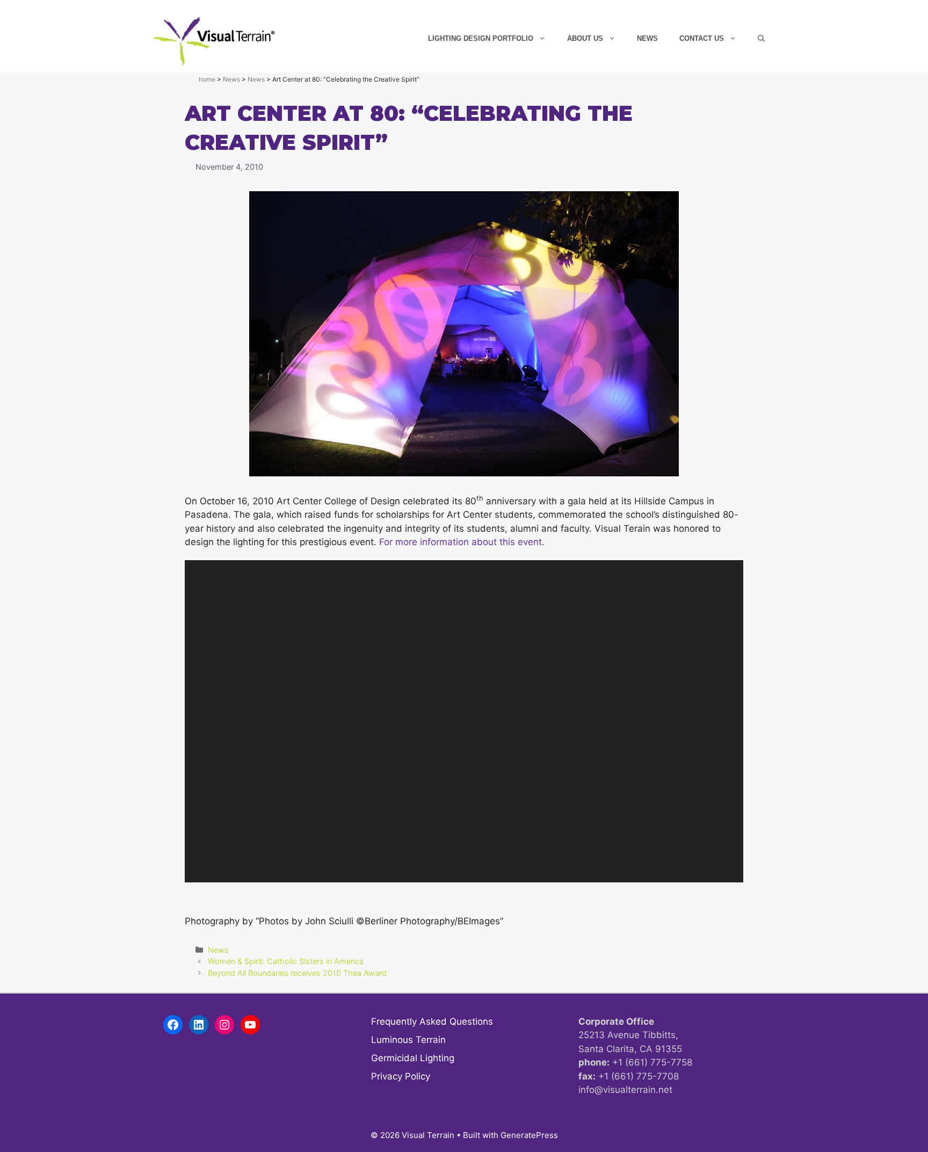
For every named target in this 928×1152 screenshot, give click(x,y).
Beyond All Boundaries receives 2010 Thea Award (297, 972)
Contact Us (701, 38)
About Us (585, 38)
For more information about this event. (462, 542)
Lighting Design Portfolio (480, 38)
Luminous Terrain (408, 1039)
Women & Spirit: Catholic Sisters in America (286, 961)
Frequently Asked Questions (432, 1021)
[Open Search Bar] (761, 39)
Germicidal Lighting (412, 1058)
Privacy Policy (400, 1076)
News (647, 38)
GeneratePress (529, 1135)
